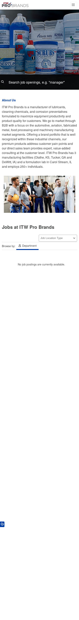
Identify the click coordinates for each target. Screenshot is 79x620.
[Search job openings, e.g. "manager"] (39, 82)
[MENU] (73, 5)
